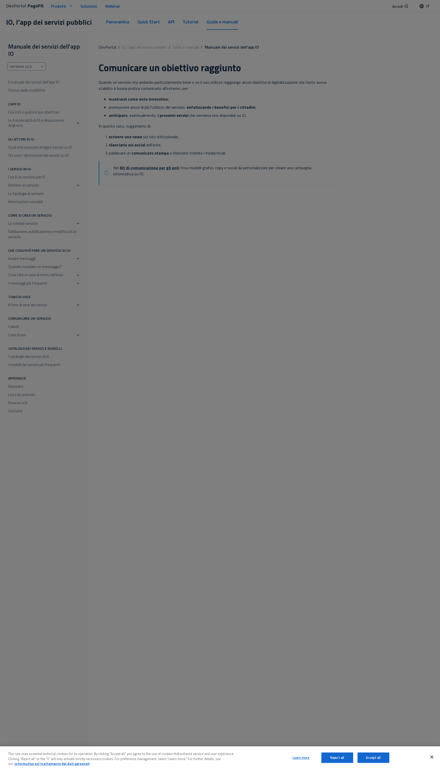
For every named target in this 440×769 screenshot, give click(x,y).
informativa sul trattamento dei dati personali (52, 763)
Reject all (337, 757)
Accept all (373, 757)
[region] (220, 757)
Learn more (301, 757)
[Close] (431, 757)
